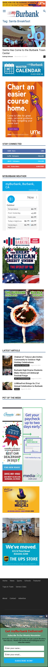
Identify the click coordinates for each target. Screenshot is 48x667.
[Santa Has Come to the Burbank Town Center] (24, 36)
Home (4, 581)
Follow (41, 156)
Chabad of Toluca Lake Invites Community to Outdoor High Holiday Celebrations (28, 360)
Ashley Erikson (7, 56)
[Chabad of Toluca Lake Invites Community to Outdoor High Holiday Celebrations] (7, 363)
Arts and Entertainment (22, 378)
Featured (36, 581)
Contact (13, 598)
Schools (27, 581)
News (5, 46)
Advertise (22, 598)
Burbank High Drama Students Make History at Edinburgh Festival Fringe (28, 373)
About (4, 598)
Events (17, 389)
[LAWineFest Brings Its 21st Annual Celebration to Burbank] (7, 386)
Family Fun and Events (22, 365)
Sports (19, 581)
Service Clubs (21, 587)
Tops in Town (7, 587)
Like (42, 151)
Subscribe (40, 166)
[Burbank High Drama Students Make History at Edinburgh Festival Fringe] (7, 372)
